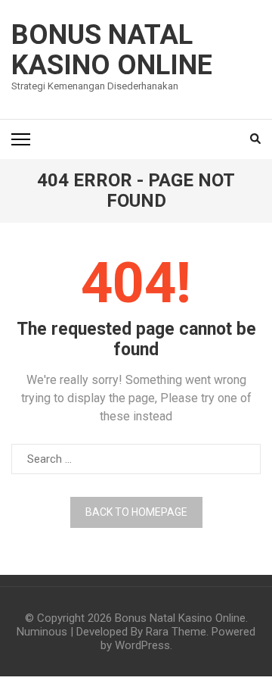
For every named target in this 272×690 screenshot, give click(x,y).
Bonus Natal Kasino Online (111, 50)
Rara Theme (176, 631)
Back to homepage (136, 512)
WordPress (142, 645)
